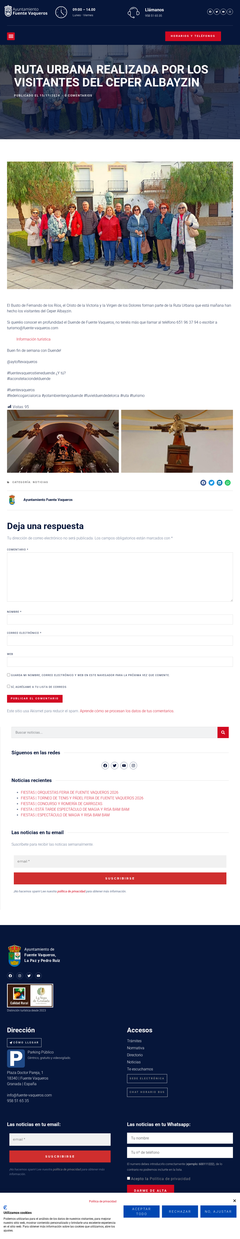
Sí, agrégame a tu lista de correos (38, 686)
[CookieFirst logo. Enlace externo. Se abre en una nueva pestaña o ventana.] (5, 1207)
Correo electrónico (24, 633)
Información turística (33, 339)
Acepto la (161, 1179)
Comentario (17, 549)
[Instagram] (230, 12)
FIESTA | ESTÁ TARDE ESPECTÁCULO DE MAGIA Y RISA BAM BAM (75, 809)
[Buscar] (223, 732)
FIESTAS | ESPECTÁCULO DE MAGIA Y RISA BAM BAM (65, 815)
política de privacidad (71, 891)
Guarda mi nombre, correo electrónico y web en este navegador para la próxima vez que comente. (90, 675)
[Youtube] (223, 12)
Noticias (40, 482)
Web (10, 654)
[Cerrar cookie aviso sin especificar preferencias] (234, 1200)
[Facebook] (210, 12)
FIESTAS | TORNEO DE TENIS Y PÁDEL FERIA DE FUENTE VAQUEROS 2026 (82, 798)
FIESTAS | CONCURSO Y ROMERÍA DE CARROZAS (61, 803)
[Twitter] (217, 12)
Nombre (14, 612)
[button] (11, 36)
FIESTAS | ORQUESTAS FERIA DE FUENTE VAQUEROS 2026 (69, 792)
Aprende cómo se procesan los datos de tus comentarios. (127, 711)
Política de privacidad (170, 1179)
